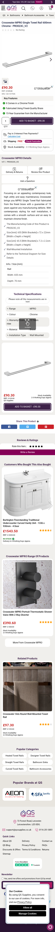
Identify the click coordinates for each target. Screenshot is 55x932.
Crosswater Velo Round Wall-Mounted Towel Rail (25, 715)
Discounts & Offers (11, 849)
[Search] (24, 8)
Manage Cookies (28, 913)
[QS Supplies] (12, 7)
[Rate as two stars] (32, 446)
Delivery (25, 841)
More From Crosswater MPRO (27, 642)
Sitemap (6, 854)
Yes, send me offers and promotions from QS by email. (27, 878)
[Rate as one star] (30, 446)
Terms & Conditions (31, 849)
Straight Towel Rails (14, 762)
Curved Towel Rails (15, 769)
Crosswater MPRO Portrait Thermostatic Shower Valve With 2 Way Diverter (27, 613)
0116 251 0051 (46, 830)
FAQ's (44, 845)
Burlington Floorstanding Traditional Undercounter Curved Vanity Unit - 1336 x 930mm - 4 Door (24, 523)
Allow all (27, 907)
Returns (45, 849)
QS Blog (6, 845)
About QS (7, 841)
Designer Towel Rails (40, 755)
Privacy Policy (28, 845)
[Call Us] (32, 8)
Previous (3, 2)
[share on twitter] (27, 427)
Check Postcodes (33, 141)
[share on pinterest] (46, 427)
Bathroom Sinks (40, 762)
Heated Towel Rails (15, 755)
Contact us (47, 841)
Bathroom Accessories (40, 769)
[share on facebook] (9, 427)
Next (51, 2)
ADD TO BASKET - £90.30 (32, 121)
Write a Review (27, 452)
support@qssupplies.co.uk (18, 830)
